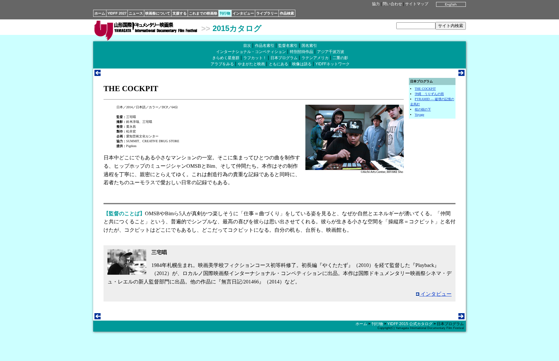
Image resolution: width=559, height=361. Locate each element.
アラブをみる (222, 64)
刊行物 (225, 13)
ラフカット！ (255, 58)
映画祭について (157, 13)
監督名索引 (288, 45)
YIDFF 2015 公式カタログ (410, 324)
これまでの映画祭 (203, 13)
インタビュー (243, 13)
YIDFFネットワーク (332, 64)
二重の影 (340, 58)
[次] (461, 74)
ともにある (278, 64)
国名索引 (309, 45)
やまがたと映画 (251, 64)
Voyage (419, 114)
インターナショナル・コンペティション (251, 51)
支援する (179, 13)
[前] (97, 74)
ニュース (136, 13)
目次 (247, 45)
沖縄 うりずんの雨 (429, 94)
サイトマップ (416, 4)
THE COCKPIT (425, 88)
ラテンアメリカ (315, 58)
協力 (376, 4)
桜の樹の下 (423, 109)
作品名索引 (264, 45)
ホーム (99, 13)
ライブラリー (267, 13)
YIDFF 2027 (116, 13)
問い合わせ (392, 4)
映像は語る (302, 64)
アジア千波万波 (330, 51)
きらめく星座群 (225, 58)
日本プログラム (284, 58)
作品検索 (287, 13)
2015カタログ (237, 28)
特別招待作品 (301, 51)
